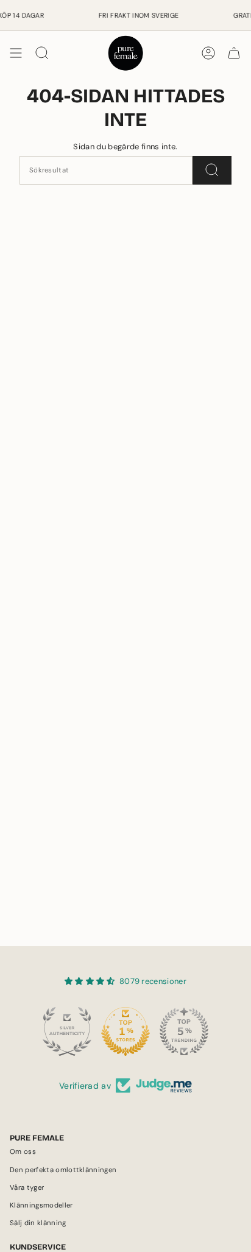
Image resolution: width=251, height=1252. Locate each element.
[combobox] (106, 170)
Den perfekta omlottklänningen (63, 1170)
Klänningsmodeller (41, 1205)
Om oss (23, 1151)
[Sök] (212, 170)
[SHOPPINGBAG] (234, 53)
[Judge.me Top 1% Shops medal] (125, 1031)
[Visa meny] (16, 53)
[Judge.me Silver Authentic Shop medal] (67, 1031)
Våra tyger (27, 1187)
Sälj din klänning (38, 1223)
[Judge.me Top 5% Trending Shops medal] (184, 1031)
